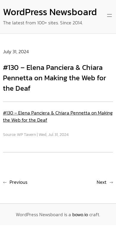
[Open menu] (109, 15)
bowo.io (80, 214)
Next (101, 182)
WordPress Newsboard (50, 12)
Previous (18, 182)
